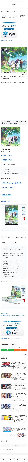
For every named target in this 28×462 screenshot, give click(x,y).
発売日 (14, 344)
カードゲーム (4, 344)
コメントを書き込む (14, 445)
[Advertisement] (14, 101)
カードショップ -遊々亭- (6, 40)
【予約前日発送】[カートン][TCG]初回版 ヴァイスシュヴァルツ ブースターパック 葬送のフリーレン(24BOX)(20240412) (23, 291)
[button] (25, 275)
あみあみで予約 (8, 187)
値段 (10, 344)
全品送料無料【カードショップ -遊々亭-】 (11, 338)
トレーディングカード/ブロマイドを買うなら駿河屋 (13, 315)
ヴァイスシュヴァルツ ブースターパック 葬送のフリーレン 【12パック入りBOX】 (23, 210)
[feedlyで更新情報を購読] (7, 350)
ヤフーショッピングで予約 (11, 183)
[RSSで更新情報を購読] (20, 350)
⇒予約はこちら (6, 155)
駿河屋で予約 (6, 201)
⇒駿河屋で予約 (6, 160)
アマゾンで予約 (6, 195)
